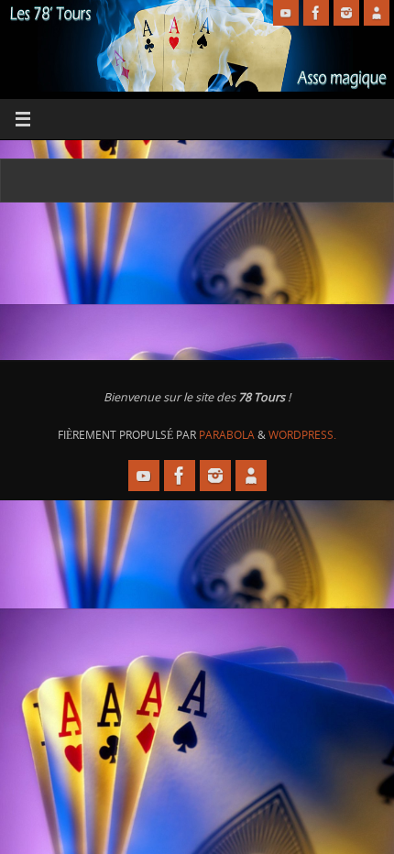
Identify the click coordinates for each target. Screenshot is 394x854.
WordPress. (302, 435)
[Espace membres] (376, 13)
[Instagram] (346, 13)
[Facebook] (316, 13)
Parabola (227, 435)
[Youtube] (286, 13)
